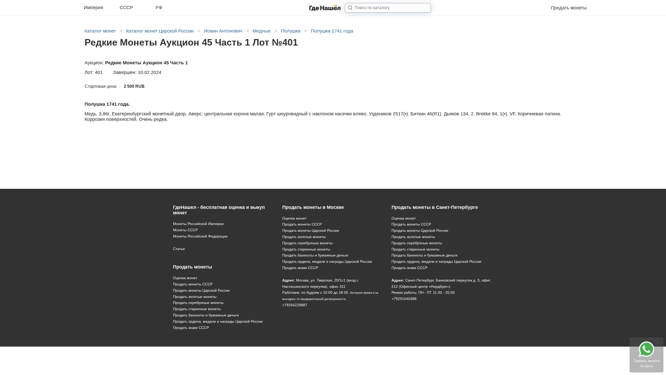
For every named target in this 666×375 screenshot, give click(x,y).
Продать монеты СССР (193, 284)
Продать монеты (569, 7)
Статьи (179, 249)
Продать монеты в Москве (313, 207)
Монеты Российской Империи (198, 224)
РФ (159, 7)
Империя (93, 7)
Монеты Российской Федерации (200, 236)
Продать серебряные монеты (198, 303)
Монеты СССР (185, 230)
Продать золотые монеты (194, 297)
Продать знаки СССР (191, 328)
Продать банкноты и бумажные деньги (206, 315)
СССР (126, 7)
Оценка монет (185, 278)
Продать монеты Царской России (201, 290)
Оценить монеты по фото (646, 363)
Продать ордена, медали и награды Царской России (218, 321)
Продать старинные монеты (197, 309)
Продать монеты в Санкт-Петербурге (435, 207)
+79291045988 (404, 299)
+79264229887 (294, 305)
